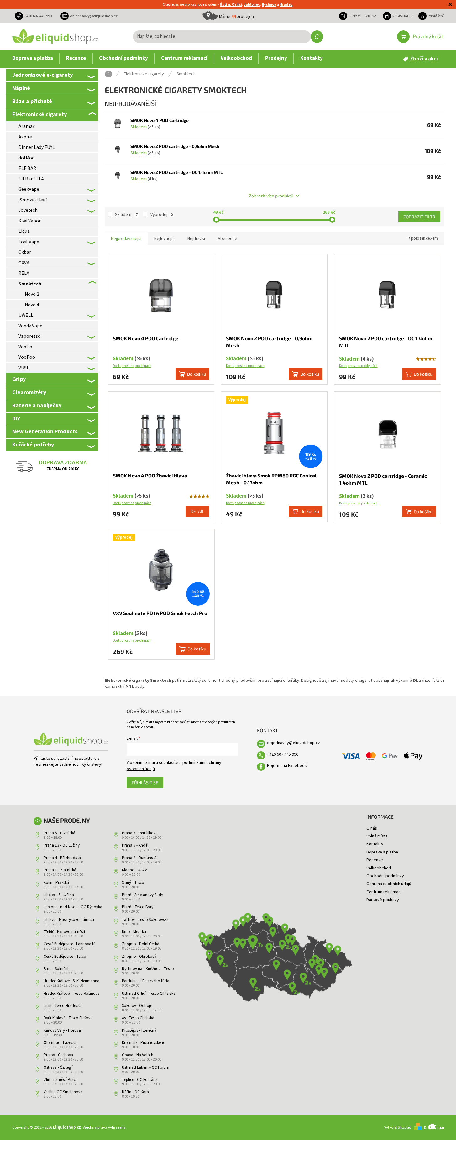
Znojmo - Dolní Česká (140, 944)
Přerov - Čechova (58, 1055)
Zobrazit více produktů (271, 195)
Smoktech (29, 283)
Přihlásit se (145, 782)
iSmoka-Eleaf (32, 199)
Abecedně (227, 239)
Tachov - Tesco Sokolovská (145, 919)
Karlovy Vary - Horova (62, 1030)
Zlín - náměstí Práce (60, 1080)
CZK (367, 16)
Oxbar (24, 252)
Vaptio (25, 346)
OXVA (23, 262)
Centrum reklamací (383, 892)
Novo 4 (32, 304)
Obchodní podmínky (385, 876)
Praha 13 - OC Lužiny (62, 845)
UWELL (25, 315)
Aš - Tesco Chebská (138, 1018)
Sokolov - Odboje (137, 1006)
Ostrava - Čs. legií (58, 1067)
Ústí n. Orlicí (231, 4)
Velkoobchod (378, 868)
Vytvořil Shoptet (397, 1127)
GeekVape (28, 189)
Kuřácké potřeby (33, 445)
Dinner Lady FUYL (36, 147)
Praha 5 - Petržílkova (140, 833)
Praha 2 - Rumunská (139, 858)
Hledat (317, 36)
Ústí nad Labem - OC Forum (145, 1067)
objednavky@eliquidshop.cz (293, 743)
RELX (23, 273)
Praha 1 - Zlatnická (60, 870)
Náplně (21, 88)
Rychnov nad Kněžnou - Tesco (148, 969)
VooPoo (26, 357)
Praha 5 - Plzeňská (59, 833)
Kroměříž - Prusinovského (143, 1043)
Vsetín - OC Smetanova (63, 1092)
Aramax (26, 126)
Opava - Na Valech (137, 1055)
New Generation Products (44, 431)
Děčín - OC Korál (136, 1092)
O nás (371, 828)
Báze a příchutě (32, 101)
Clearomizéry (29, 392)
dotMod (26, 157)
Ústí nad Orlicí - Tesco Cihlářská (149, 993)
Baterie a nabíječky (36, 405)
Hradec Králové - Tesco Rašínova (72, 993)
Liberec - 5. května (59, 895)
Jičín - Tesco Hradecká (63, 1006)
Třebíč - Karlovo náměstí (64, 932)
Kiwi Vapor (29, 220)
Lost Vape (28, 241)
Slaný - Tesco (133, 882)
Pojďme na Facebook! (287, 766)
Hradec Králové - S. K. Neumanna (71, 981)
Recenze (374, 860)
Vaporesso (29, 336)
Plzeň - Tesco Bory (137, 907)
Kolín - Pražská (56, 882)
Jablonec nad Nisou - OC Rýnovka (73, 907)
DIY (16, 419)
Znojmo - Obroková (139, 956)
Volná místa (377, 836)
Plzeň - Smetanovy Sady (142, 895)
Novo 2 (32, 294)
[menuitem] (32, 58)
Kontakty (374, 844)
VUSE (23, 367)
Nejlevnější (164, 239)
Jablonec (252, 4)
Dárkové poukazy (382, 900)
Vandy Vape (30, 325)
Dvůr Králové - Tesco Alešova (68, 1018)
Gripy (19, 379)
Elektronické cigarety (39, 114)
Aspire (25, 136)
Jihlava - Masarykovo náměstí (69, 919)
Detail (197, 511)
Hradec (286, 4)
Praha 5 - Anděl (135, 845)
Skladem (126, 214)
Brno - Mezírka (134, 932)
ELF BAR (27, 168)
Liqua (24, 231)
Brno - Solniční (56, 969)
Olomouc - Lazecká (60, 1043)
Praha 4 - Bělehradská (62, 858)
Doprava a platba (382, 852)
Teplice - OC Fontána (140, 1080)
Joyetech (28, 210)
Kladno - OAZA (134, 870)
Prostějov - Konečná (139, 1030)
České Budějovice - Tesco (65, 956)
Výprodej (161, 214)
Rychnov (269, 4)
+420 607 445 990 (282, 754)
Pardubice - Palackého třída (145, 981)
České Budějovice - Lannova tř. (69, 944)
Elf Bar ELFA (31, 178)
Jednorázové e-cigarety (42, 75)
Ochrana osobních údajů (388, 884)
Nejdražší (196, 239)
